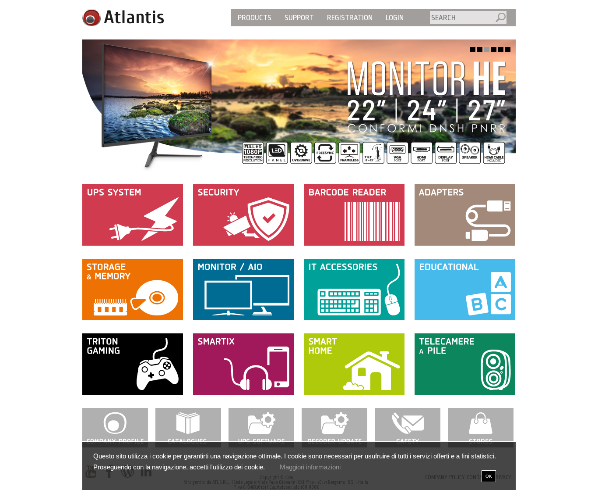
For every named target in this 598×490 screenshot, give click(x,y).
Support (299, 18)
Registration (350, 18)
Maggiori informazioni (310, 467)
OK (488, 476)
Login (395, 18)
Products (254, 18)
